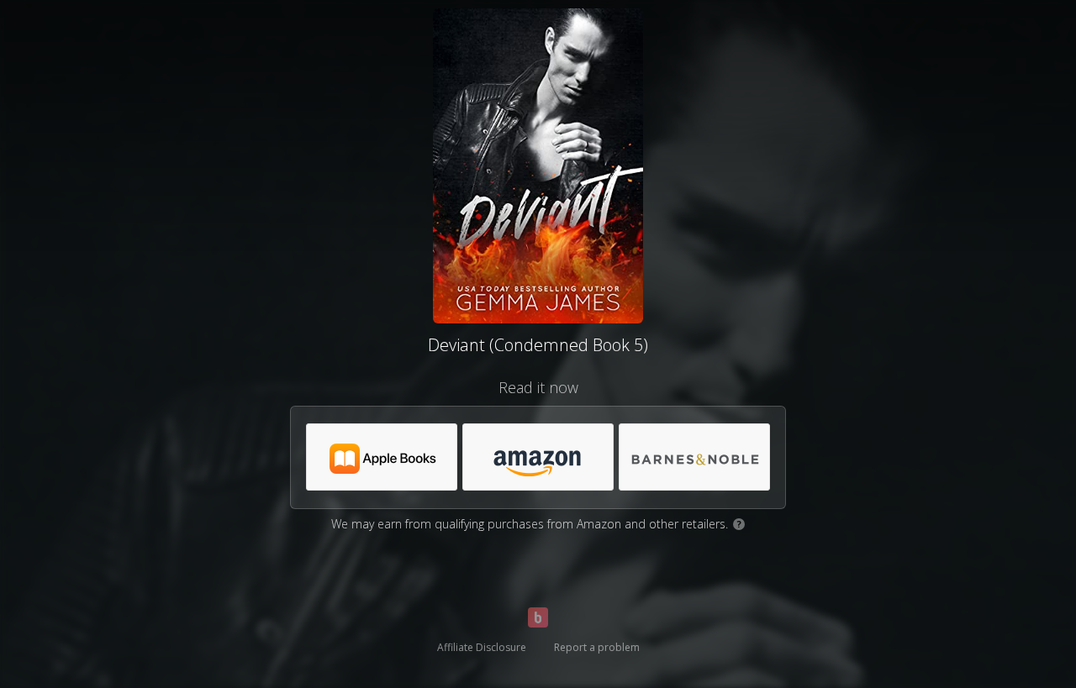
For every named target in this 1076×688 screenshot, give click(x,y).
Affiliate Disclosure (481, 647)
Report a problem (597, 647)
